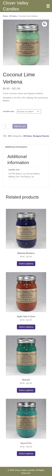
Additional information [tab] (16, 147)
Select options (26, 263)
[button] (44, 24)
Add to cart (19, 126)
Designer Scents (41, 136)
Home (5, 16)
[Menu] (48, 6)
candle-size (8, 111)
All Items (13, 16)
